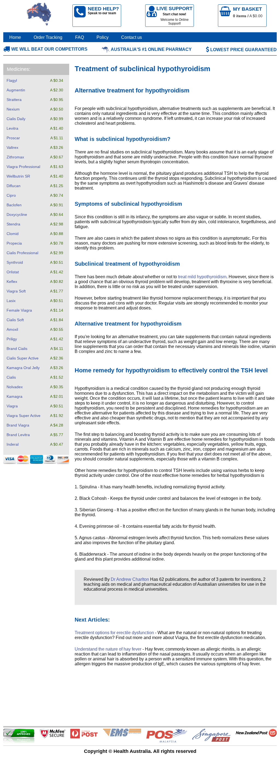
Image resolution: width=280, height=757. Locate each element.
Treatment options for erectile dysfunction (114, 632)
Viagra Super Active (23, 415)
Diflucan (14, 186)
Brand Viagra (18, 425)
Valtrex (12, 147)
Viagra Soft (16, 291)
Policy (103, 37)
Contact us (131, 37)
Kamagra (14, 396)
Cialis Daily (16, 119)
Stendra (13, 224)
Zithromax (15, 157)
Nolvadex (15, 387)
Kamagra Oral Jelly (23, 368)
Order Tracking (48, 37)
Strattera (14, 99)
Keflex (12, 281)
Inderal (13, 444)
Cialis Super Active (23, 358)
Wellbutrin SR (18, 176)
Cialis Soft (15, 320)
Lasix (11, 300)
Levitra (12, 128)
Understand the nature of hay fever (108, 649)
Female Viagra (19, 310)
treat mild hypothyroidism (202, 276)
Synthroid (15, 262)
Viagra (12, 406)
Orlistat (13, 272)
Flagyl (12, 80)
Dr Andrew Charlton (130, 579)
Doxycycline (17, 214)
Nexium (13, 109)
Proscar (13, 138)
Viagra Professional (23, 166)
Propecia (14, 243)
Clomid (13, 233)
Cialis (11, 377)
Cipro (11, 195)
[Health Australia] (39, 15)
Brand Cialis (17, 348)
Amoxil (12, 329)
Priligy (12, 339)
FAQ (79, 37)
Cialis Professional (22, 253)
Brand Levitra (18, 435)
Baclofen (14, 205)
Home (15, 37)
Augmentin (16, 90)
